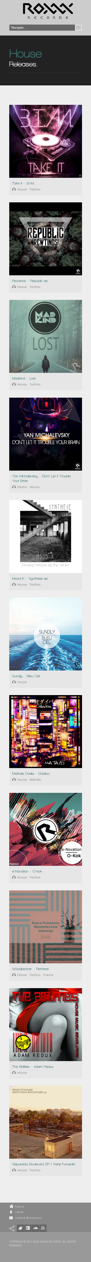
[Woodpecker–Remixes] (30, 968)
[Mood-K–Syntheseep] (30, 578)
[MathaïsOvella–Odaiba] (30, 773)
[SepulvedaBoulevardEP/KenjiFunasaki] (43, 1164)
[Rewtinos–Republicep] (30, 280)
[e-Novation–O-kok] (27, 871)
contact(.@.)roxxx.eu (28, 1217)
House (22, 189)
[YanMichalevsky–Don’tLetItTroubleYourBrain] (42, 478)
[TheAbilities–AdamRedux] (32, 1066)
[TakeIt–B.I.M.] (23, 183)
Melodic (35, 779)
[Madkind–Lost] (24, 378)
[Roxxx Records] (48, 12)
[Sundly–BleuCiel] (26, 675)
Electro (22, 487)
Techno (35, 189)
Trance (48, 975)
